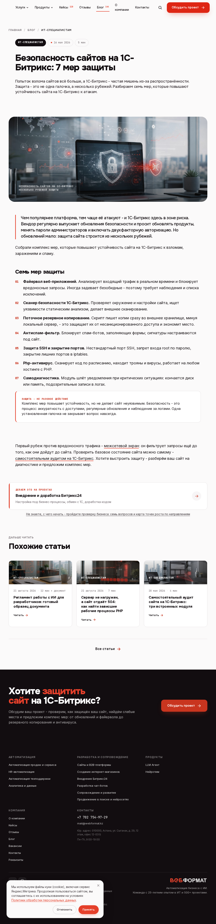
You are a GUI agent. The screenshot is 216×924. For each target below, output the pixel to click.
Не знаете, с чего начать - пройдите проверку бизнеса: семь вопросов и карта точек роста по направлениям (108, 514)
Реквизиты (16, 859)
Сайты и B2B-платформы (94, 764)
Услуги (20, 7)
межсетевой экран (121, 446)
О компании (122, 7)
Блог (103, 7)
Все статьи (108, 649)
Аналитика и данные (22, 785)
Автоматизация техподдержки (29, 778)
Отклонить (64, 909)
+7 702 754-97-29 (92, 817)
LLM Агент (152, 764)
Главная (15, 30)
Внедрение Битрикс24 (92, 778)
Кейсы (66, 7)
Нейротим (152, 771)
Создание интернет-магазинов (98, 771)
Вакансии (15, 846)
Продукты (42, 7)
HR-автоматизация (21, 771)
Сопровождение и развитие (96, 792)
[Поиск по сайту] (160, 7)
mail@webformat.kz (90, 823)
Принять (88, 909)
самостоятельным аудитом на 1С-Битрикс (54, 458)
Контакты (142, 7)
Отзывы (85, 7)
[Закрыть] (98, 885)
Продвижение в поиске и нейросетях (103, 799)
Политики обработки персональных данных (43, 900)
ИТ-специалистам (30, 42)
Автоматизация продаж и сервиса (32, 764)
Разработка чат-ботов (92, 785)
